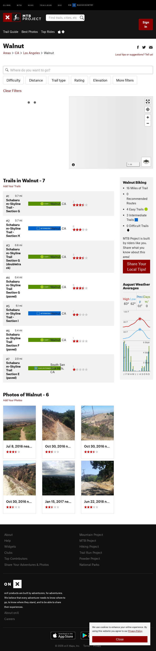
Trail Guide (10, 31)
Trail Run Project (90, 552)
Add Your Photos (12, 400)
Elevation (100, 80)
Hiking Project (89, 546)
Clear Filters (12, 90)
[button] (138, 46)
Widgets (10, 546)
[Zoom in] (148, 117)
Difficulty (13, 80)
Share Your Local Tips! (136, 266)
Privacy (97, 645)
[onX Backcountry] (80, 5)
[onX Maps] (13, 587)
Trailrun (46, 5)
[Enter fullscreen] (148, 101)
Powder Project (89, 558)
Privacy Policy (135, 631)
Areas (7, 53)
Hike (31, 5)
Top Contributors (15, 558)
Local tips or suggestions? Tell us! (134, 54)
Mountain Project (91, 534)
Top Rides (48, 31)
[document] (119, 633)
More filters (125, 80)
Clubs (8, 552)
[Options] (146, 161)
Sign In (146, 24)
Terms (86, 645)
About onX (11, 613)
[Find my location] (148, 109)
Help (7, 540)
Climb (7, 5)
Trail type (59, 80)
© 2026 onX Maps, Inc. (67, 645)
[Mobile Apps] (61, 31)
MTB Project (87, 540)
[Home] (24, 17)
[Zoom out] (148, 123)
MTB (19, 5)
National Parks (89, 564)
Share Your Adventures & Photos (26, 564)
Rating (79, 80)
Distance (36, 80)
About (8, 534)
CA (17, 53)
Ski (60, 5)
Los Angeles (31, 53)
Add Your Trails (12, 186)
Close (120, 639)
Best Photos (30, 31)
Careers (9, 619)
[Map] (111, 132)
